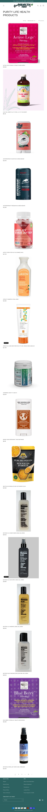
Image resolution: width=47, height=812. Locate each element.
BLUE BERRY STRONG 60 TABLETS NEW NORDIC (14, 720)
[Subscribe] (22, 800)
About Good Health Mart (29, 781)
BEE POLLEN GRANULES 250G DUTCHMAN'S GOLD (14, 486)
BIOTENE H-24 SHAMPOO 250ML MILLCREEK (13, 626)
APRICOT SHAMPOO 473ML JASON (10, 299)
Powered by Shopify (29, 810)
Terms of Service (6, 792)
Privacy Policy (6, 789)
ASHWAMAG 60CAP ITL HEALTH (10, 392)
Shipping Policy (6, 787)
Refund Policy (6, 784)
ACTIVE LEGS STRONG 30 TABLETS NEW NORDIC (14, 65)
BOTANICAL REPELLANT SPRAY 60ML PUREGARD (14, 766)
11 (28, 774)
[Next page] (31, 774)
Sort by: (24, 20)
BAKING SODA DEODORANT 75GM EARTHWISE (13, 439)
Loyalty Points (27, 789)
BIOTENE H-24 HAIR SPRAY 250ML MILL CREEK (13, 579)
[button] (3, 5)
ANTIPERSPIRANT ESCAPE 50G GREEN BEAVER (13, 158)
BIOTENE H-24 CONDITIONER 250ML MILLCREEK (14, 533)
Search (4, 781)
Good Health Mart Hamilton (21, 810)
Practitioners (26, 787)
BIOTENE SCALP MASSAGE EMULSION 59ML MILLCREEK (15, 673)
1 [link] (15, 774)
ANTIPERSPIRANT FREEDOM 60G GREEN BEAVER (14, 205)
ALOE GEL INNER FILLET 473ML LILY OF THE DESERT (15, 112)
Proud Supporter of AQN (29, 792)
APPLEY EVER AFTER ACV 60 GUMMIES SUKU (13, 252)
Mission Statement (28, 784)
